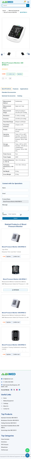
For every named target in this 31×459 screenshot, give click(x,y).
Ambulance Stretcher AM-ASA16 (10, 420)
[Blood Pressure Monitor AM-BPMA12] (15, 303)
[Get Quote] (27, 455)
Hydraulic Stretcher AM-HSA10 (9, 417)
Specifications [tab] (6, 89)
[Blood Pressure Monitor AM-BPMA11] (15, 270)
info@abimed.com (8, 379)
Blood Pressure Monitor (10, 12)
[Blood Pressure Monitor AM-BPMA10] (15, 237)
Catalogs (5, 403)
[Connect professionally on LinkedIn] (19, 390)
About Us (5, 406)
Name (4, 188)
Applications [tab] (24, 89)
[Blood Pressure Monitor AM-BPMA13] (15, 335)
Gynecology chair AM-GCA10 (8, 430)
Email (3, 193)
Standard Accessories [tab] (9, 92)
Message (4, 204)
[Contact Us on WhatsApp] (27, 450)
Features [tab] (16, 89)
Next (27, 53)
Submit (15, 218)
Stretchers (4, 442)
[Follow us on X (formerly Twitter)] (14, 390)
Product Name (6, 199)
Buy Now (20, 74)
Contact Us (6, 408)
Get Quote (16, 289)
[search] (27, 5)
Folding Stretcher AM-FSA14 (8, 423)
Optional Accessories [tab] (8, 96)
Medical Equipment (14, 10)
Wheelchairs (4, 447)
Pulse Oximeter (5, 439)
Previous (4, 53)
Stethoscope (4, 450)
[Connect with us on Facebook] (11, 390)
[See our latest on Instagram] (17, 390)
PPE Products (4, 444)
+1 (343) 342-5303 (8, 382)
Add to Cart (12, 74)
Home (4, 10)
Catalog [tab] (19, 96)
